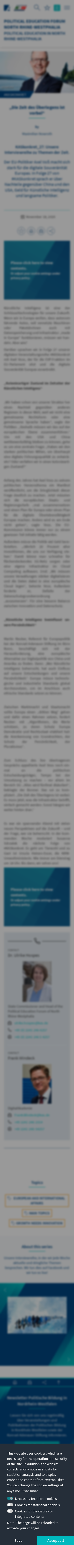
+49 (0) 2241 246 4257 (30, 1030)
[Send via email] (41, 231)
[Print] (31, 231)
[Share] (51, 231)
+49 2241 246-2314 (28, 1122)
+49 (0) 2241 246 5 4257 (32, 1037)
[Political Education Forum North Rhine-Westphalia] (20, 7)
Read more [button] (30, 1490)
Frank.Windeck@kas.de (32, 1115)
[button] (5, 1290)
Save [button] (18, 1540)
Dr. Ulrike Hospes (23, 955)
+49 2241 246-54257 (29, 1129)
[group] (37, 1319)
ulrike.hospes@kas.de (31, 1023)
